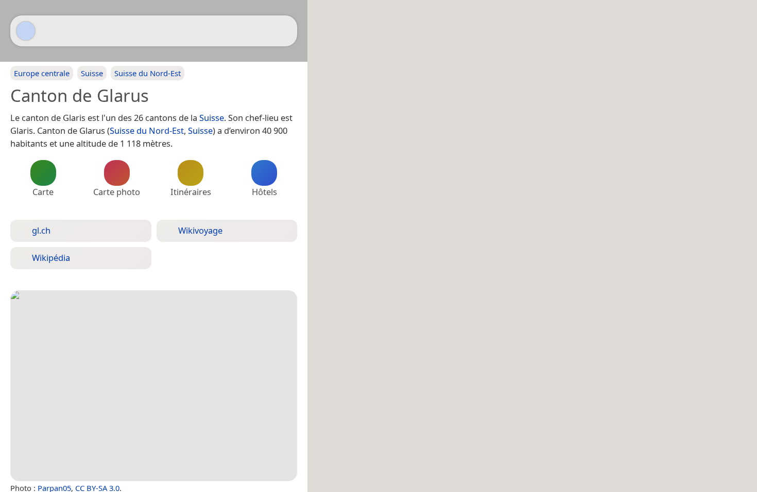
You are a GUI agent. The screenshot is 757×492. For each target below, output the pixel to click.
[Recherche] (284, 30)
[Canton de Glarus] (153, 385)
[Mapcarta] (25, 31)
